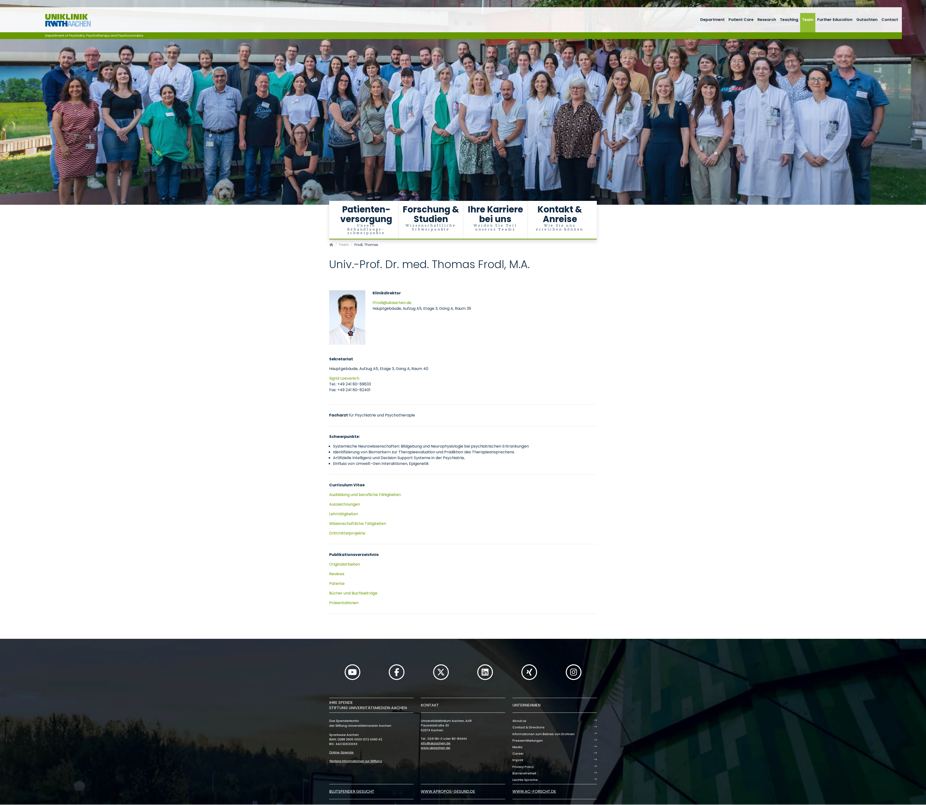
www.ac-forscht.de (534, 791)
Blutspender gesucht (351, 791)
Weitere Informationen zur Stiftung (355, 761)
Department (712, 19)
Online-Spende (341, 752)
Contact (889, 19)
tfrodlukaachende (392, 302)
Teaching (789, 19)
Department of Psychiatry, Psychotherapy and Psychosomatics (94, 35)
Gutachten (867, 19)
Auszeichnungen (344, 504)
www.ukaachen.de (435, 748)
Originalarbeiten (345, 564)
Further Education (834, 19)
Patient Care (741, 19)
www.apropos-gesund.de (448, 791)
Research (766, 19)
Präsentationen (344, 603)
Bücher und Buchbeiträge (353, 593)
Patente (337, 583)
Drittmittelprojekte (347, 533)
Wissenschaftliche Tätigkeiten (357, 523)
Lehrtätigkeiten (344, 514)
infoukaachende (435, 743)
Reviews (336, 574)
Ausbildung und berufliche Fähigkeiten (365, 494)
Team (807, 19)
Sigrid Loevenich (344, 378)
